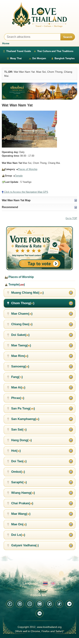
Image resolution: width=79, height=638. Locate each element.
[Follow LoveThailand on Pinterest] (20, 604)
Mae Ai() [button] (18, 387)
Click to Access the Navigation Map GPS (25, 192)
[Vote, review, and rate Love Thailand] (39, 248)
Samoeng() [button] (20, 366)
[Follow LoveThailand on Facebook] (10, 604)
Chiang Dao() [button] (22, 324)
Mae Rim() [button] (19, 356)
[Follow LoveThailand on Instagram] (29, 604)
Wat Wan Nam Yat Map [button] (16, 200)
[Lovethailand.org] (39, 14)
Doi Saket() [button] (20, 335)
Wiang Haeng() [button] (23, 493)
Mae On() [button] (19, 524)
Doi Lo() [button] (18, 535)
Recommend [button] (10, 207)
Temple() (16, 284)
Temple (19, 175)
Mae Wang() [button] (20, 514)
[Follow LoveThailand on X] (49, 604)
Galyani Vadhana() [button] (25, 545)
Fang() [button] (17, 377)
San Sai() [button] (19, 429)
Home (5, 43)
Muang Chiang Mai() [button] (27, 292)
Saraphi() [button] (19, 482)
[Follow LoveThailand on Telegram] (69, 604)
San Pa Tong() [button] (23, 408)
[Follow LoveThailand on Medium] (39, 613)
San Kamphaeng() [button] (25, 419)
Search (67, 37)
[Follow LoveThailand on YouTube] (39, 604)
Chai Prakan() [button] (22, 503)
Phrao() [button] (17, 398)
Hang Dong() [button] (21, 440)
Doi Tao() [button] (19, 461)
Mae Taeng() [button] (21, 345)
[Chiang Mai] (39, 91)
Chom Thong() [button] (22, 303)
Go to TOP (71, 218)
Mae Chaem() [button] (22, 313)
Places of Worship (27, 169)
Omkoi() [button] (18, 471)
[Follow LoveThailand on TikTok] (59, 604)
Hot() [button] (16, 450)
